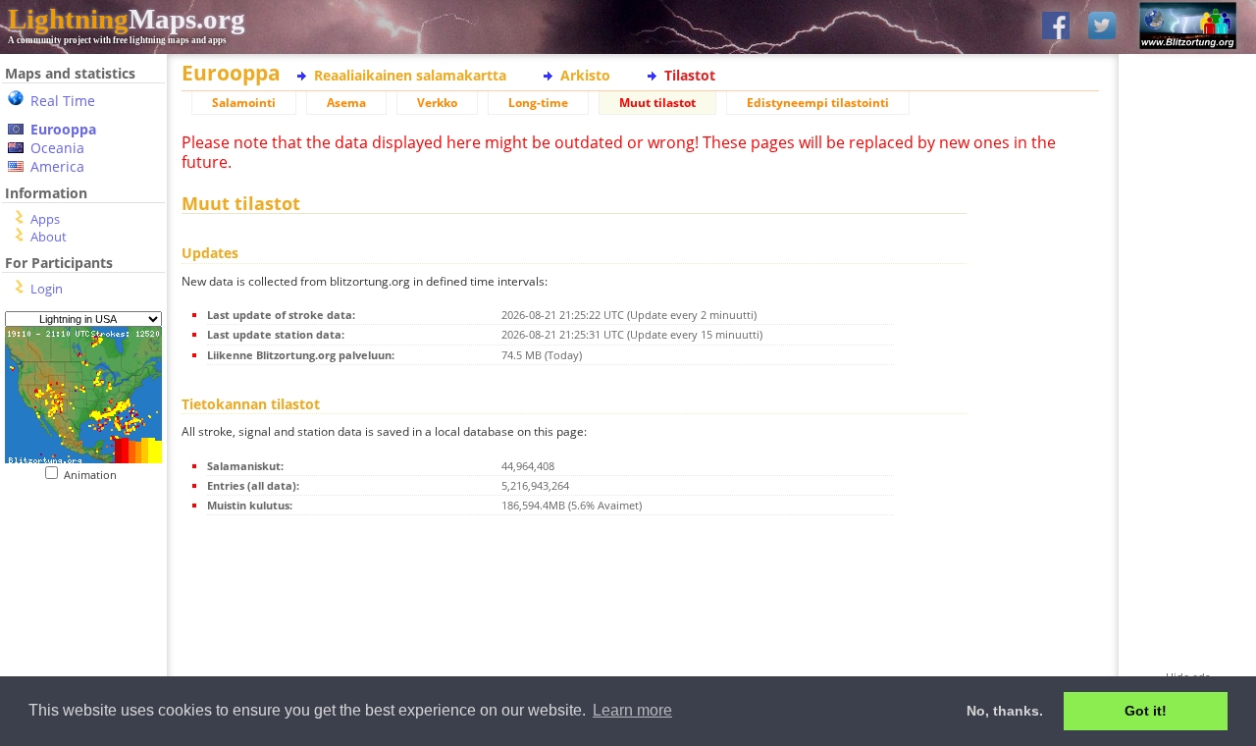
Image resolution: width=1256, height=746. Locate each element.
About (48, 236)
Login (46, 288)
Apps (45, 219)
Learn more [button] (632, 710)
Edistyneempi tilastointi (818, 102)
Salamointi (244, 102)
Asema (346, 102)
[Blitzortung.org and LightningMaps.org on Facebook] (1055, 27)
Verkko (437, 102)
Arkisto (585, 75)
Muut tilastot (657, 102)
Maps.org (126, 18)
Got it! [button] (1146, 711)
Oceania (57, 147)
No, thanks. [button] (1005, 711)
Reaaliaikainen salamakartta (410, 75)
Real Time (62, 100)
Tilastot (689, 75)
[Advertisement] (76, 602)
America (57, 166)
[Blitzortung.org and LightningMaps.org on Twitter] (1102, 27)
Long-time (538, 102)
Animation (95, 474)
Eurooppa (63, 129)
